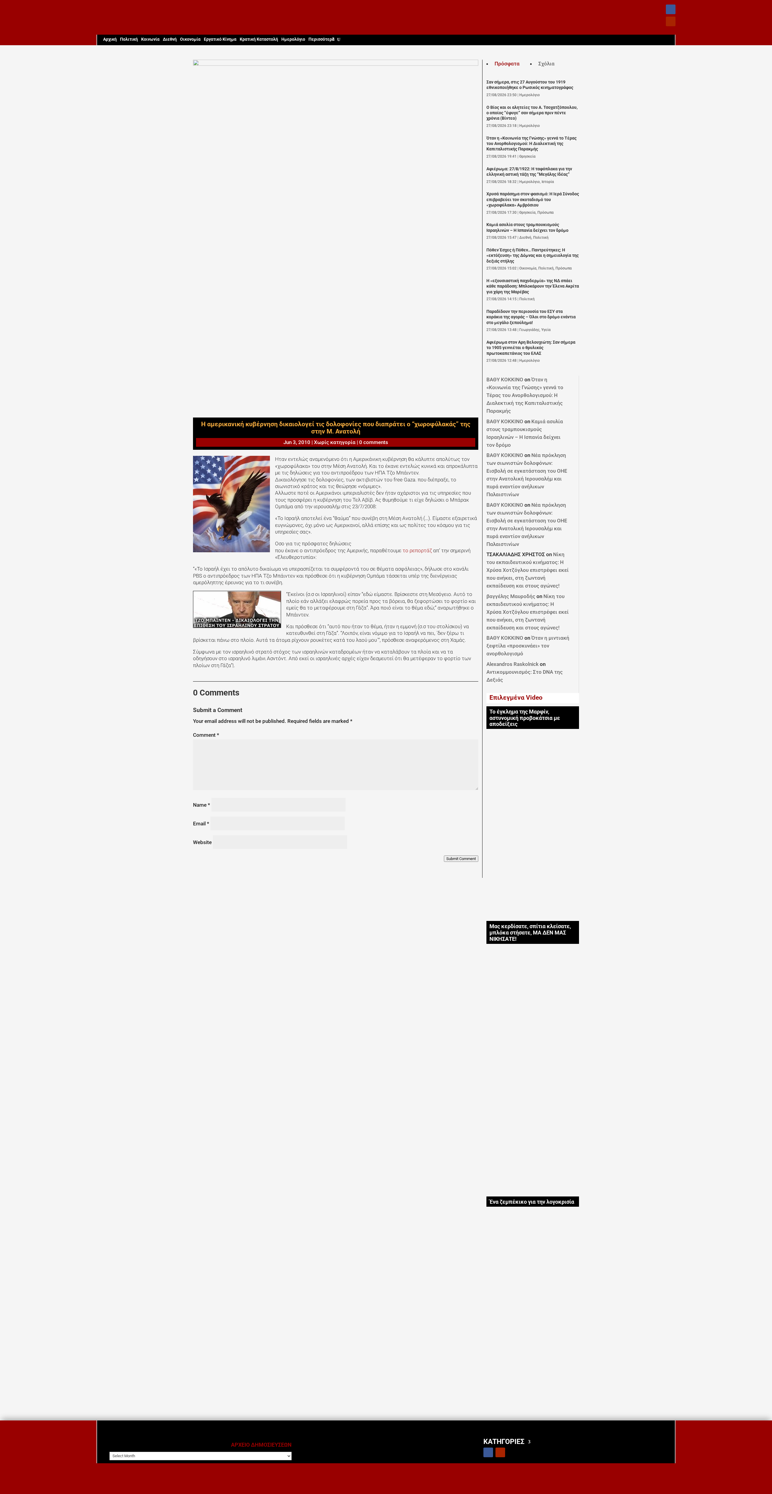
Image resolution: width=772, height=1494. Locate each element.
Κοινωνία (150, 39)
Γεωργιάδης (529, 330)
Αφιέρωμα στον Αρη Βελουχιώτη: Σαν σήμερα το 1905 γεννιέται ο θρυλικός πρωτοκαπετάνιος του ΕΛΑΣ (530, 348)
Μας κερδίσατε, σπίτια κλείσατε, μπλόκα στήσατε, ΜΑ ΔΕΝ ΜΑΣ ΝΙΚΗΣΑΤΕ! (530, 932)
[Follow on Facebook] (671, 9)
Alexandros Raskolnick (512, 664)
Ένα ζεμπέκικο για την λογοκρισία (531, 1202)
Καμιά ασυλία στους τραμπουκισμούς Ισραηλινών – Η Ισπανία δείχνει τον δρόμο (527, 227)
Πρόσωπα (545, 212)
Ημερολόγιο (293, 39)
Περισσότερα (321, 39)
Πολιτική (129, 39)
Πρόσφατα (507, 64)
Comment (206, 735)
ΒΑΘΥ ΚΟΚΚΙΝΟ (504, 380)
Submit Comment (461, 858)
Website (202, 842)
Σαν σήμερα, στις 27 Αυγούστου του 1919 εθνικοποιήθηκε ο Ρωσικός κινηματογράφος (529, 85)
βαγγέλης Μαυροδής (510, 596)
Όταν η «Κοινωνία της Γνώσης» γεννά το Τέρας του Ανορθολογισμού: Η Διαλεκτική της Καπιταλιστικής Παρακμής (531, 144)
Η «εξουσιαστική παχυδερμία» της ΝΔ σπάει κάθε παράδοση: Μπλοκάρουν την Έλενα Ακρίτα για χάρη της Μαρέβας (532, 286)
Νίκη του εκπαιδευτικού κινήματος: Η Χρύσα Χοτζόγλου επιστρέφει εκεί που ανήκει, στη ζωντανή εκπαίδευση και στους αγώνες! (527, 570)
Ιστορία (548, 182)
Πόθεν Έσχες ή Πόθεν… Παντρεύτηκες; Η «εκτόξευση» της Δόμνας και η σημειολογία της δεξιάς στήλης (532, 255)
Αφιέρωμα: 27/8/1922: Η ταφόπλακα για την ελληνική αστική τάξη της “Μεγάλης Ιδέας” (529, 171)
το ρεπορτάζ (417, 550)
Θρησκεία (527, 156)
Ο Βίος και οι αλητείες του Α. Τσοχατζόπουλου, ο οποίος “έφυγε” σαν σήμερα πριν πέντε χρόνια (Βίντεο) (531, 113)
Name (201, 805)
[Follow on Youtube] (671, 21)
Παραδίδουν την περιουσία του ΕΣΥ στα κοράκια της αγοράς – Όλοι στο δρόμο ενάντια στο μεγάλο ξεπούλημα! (531, 317)
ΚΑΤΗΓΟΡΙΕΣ (503, 1441)
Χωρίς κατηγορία (335, 442)
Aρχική (110, 39)
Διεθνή (170, 39)
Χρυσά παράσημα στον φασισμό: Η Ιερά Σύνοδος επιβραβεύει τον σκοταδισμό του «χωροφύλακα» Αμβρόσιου (532, 199)
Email (201, 824)
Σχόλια (546, 64)
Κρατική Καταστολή (259, 39)
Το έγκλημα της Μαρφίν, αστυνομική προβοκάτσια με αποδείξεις (524, 718)
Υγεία (546, 330)
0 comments (373, 442)
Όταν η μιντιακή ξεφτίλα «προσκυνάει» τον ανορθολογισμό (527, 646)
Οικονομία (190, 39)
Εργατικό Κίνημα (220, 39)
